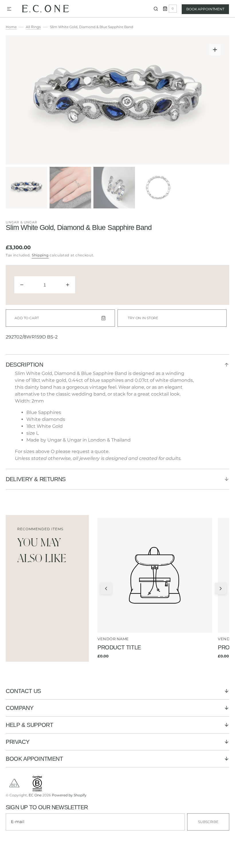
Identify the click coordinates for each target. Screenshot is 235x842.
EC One (35, 795)
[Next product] (220, 588)
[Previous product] (106, 588)
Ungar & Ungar (21, 222)
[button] (9, 9)
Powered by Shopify (69, 795)
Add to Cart (27, 318)
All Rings (33, 27)
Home (11, 27)
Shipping (40, 255)
